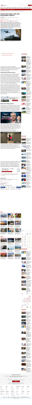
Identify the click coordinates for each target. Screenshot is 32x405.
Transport (23, 386)
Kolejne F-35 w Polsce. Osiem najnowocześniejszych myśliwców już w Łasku (3, 219)
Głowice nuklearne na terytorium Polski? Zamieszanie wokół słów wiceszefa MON (3, 226)
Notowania (28, 386)
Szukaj (30, 5)
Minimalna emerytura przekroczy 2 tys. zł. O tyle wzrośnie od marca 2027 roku (10, 233)
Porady (27, 394)
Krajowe (1, 392)
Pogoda (22, 394)
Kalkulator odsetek (13, 394)
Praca (11, 386)
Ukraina (1, 388)
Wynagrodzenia (12, 388)
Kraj (1, 9)
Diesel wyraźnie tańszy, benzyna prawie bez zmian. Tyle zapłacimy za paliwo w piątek (18, 233)
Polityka (8, 9)
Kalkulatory (12, 391)
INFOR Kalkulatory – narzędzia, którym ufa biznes (8, 169)
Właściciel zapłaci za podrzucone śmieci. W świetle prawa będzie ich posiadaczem (11, 226)
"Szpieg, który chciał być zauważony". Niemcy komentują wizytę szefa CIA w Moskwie (3, 258)
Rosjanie (8, 185)
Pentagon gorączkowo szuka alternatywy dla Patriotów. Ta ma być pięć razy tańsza (11, 258)
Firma (6, 388)
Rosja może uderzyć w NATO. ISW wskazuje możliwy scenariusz (17, 258)
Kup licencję (16, 174)
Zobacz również (15, 100)
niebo (10, 185)
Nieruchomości (18, 386)
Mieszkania (17, 388)
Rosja (1, 387)
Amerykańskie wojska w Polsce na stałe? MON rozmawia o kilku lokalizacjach (3, 233)
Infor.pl (17, 391)
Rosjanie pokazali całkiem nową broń (7, 53)
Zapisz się (16, 381)
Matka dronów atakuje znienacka (7, 55)
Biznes (6, 386)
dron (5, 185)
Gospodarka (7, 391)
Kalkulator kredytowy (13, 395)
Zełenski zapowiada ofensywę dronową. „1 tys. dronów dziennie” (3, 251)
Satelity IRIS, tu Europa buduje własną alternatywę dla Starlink (11, 244)
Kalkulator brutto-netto (13, 392)
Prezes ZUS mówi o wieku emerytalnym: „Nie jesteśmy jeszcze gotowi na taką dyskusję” (18, 226)
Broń (3, 185)
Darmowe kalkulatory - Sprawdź (7, 171)
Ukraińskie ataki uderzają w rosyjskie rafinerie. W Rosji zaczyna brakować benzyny (10, 251)
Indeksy (27, 387)
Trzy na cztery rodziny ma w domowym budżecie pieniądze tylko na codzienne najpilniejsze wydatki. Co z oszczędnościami (18, 219)
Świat (1, 386)
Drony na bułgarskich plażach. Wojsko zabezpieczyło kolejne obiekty (17, 251)
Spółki (27, 388)
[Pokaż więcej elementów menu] (31, 8)
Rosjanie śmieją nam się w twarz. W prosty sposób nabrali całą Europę (3, 184)
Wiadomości (23, 392)
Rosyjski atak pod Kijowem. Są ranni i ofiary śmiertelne (17, 244)
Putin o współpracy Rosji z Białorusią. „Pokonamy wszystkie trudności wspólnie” (3, 244)
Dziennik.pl (23, 391)
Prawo (17, 392)
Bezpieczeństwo (12, 9)
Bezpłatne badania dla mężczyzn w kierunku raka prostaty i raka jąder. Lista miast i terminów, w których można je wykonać (10, 219)
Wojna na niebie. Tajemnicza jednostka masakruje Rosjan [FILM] (13, 98)
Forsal (1, 12)
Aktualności (5, 9)
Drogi (22, 388)
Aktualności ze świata (2, 394)
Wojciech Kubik (9, 18)
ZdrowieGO (28, 391)
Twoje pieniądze (7, 394)
